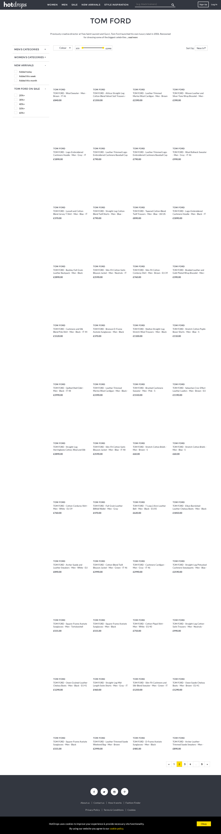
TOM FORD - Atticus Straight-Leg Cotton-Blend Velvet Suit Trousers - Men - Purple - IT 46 (109, 96)
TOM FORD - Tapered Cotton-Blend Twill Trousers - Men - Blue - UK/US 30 (149, 214)
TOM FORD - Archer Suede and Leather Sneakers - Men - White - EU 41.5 (70, 567)
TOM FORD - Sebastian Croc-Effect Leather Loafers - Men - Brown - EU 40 (189, 391)
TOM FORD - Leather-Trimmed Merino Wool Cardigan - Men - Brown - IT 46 (150, 96)
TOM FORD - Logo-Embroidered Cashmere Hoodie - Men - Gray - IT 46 (69, 155)
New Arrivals (91, 4)
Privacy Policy (92, 810)
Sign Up (203, 4)
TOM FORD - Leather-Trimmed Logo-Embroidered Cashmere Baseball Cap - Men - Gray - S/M (150, 155)
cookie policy (116, 828)
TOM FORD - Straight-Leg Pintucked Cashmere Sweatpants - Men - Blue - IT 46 (190, 567)
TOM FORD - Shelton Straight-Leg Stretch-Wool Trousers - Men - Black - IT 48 (150, 332)
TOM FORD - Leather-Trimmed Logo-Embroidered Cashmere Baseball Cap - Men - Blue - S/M (110, 155)
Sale (75, 4)
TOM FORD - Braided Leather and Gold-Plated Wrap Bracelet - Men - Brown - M (189, 273)
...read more (132, 37)
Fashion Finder (133, 803)
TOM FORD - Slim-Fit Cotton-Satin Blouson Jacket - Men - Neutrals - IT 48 (110, 273)
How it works (115, 803)
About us (85, 803)
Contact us (99, 803)
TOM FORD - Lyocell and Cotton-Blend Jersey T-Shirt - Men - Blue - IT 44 (70, 214)
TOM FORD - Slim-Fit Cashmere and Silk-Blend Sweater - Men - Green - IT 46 (150, 685)
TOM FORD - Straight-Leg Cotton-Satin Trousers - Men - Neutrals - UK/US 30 (189, 626)
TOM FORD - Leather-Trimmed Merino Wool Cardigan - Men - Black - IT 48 (110, 391)
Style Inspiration (116, 4)
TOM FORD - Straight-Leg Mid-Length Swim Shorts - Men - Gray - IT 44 (110, 685)
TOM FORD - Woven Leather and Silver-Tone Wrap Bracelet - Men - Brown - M (188, 96)
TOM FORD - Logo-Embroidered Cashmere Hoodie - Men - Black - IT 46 (189, 214)
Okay (204, 823)
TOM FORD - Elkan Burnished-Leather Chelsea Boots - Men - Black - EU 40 (189, 509)
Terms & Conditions (114, 810)
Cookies (131, 810)
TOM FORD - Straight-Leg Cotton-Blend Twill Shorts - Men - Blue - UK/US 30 (109, 214)
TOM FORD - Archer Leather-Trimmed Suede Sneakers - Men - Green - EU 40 (188, 744)
